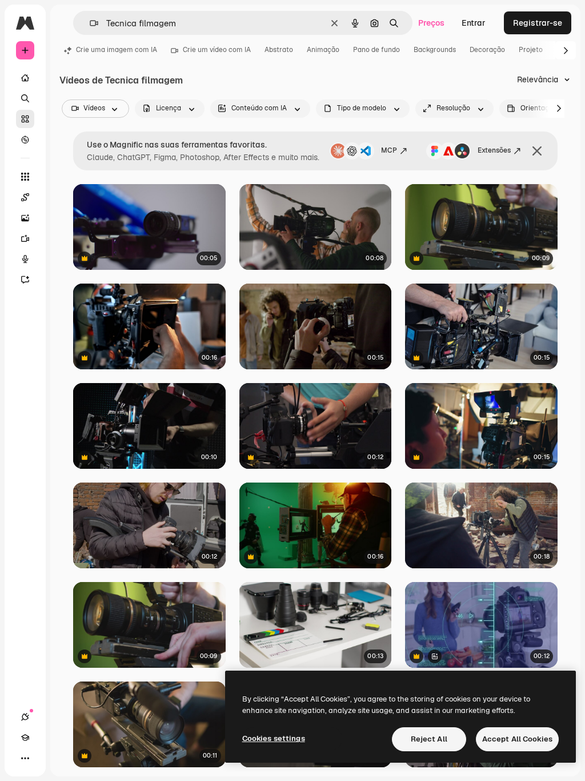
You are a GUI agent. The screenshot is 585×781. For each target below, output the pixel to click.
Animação (323, 49)
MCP (389, 150)
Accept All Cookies (517, 739)
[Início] (25, 78)
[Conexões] (25, 717)
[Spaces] (25, 197)
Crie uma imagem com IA (116, 49)
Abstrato (279, 49)
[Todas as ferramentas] (25, 177)
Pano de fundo (376, 49)
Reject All (429, 739)
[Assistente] (25, 279)
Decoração (487, 49)
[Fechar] (537, 151)
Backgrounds (435, 49)
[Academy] (25, 737)
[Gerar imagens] (25, 218)
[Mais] (25, 758)
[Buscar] (25, 98)
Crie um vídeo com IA (217, 49)
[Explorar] (25, 139)
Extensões (494, 150)
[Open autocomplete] (89, 23)
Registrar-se (537, 23)
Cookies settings (273, 738)
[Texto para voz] (25, 259)
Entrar (474, 23)
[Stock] (25, 119)
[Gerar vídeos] (25, 238)
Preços (431, 23)
